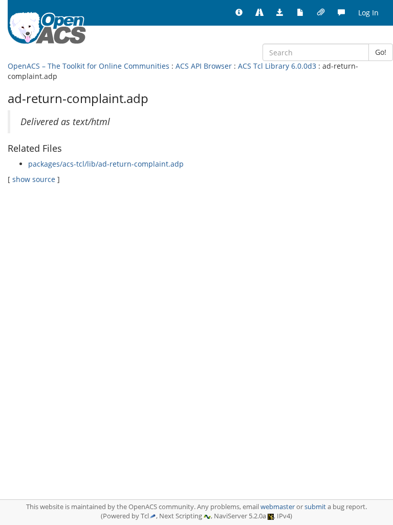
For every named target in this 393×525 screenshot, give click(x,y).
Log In (368, 12)
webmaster (277, 506)
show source (33, 179)
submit (315, 506)
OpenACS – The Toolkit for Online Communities (88, 66)
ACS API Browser (204, 66)
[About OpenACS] (239, 13)
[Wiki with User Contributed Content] (321, 13)
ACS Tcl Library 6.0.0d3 (277, 66)
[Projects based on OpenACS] (259, 13)
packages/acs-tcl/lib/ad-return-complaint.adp (106, 164)
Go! (380, 52)
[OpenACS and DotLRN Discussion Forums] (341, 13)
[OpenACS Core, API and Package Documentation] (300, 13)
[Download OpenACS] (280, 13)
